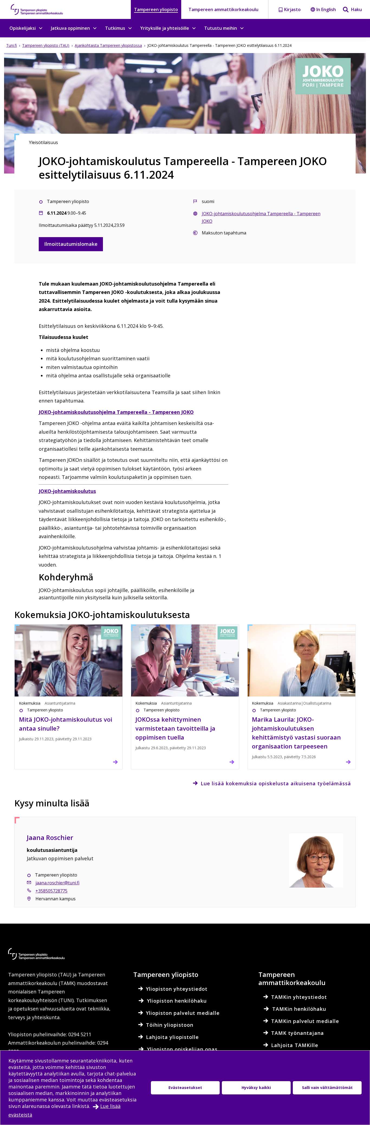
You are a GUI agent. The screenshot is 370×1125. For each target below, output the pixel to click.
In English (326, 9)
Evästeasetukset (185, 1087)
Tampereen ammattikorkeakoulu (223, 9)
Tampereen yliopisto (156, 9)
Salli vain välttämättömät (327, 1087)
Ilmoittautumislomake (71, 244)
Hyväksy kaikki (256, 1087)
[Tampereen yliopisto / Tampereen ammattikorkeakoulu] (42, 9)
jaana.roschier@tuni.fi (57, 883)
